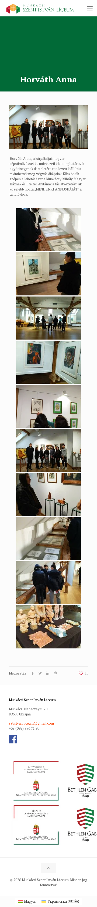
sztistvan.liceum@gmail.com (31, 723)
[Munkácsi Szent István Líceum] (40, 8)
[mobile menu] (89, 8)
